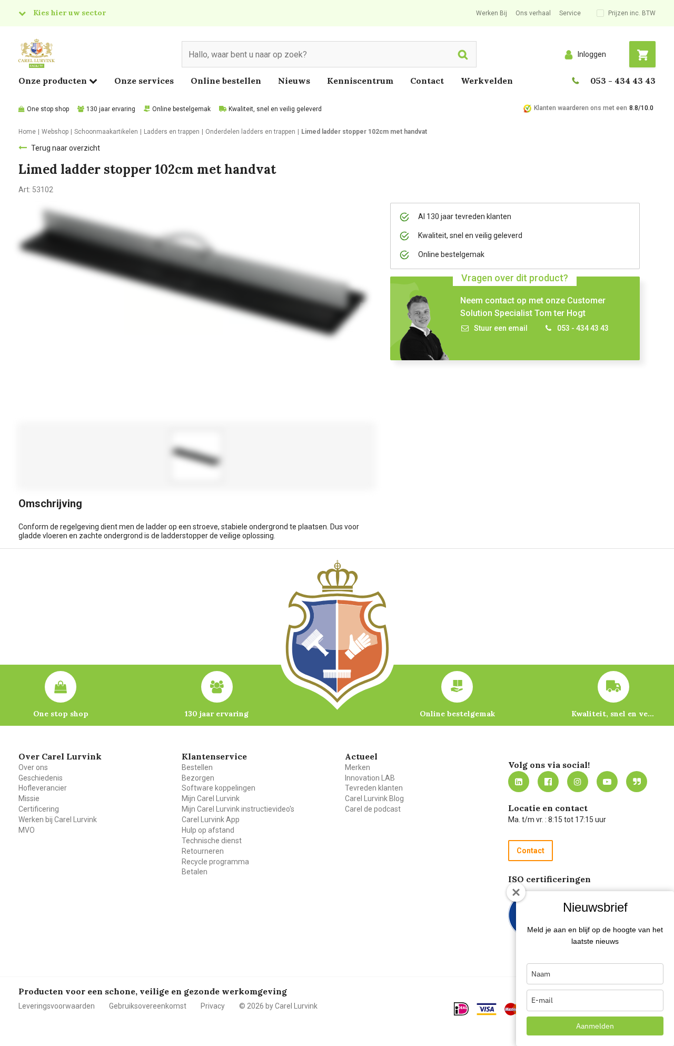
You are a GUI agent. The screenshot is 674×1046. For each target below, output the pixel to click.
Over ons (33, 767)
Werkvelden (487, 80)
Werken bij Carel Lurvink (57, 819)
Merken (357, 767)
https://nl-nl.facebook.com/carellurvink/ (548, 781)
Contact (427, 80)
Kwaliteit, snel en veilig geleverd (275, 109)
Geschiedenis (40, 778)
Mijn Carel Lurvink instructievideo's (238, 809)
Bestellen (197, 767)
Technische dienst (212, 840)
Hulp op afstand (208, 830)
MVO (26, 830)
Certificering (38, 809)
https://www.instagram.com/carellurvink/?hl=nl (577, 781)
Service (570, 13)
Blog (636, 781)
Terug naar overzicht (65, 148)
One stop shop (48, 109)
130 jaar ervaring (110, 109)
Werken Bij (491, 13)
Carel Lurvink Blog (374, 798)
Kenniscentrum (360, 80)
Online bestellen (226, 80)
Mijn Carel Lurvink (211, 798)
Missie (28, 798)
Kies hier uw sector (69, 12)
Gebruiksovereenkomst (147, 1006)
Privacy (213, 1006)
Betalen (194, 871)
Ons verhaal (533, 13)
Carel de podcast (373, 809)
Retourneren (203, 851)
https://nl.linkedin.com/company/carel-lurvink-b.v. (518, 781)
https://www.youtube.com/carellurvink (607, 781)
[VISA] (487, 1009)
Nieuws (294, 80)
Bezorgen (198, 778)
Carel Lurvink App (211, 819)
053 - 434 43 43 (623, 80)
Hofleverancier (42, 788)
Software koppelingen (218, 788)
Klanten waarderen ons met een (580, 108)
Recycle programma (215, 861)
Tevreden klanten (374, 788)
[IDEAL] (461, 1008)
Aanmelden (595, 1026)
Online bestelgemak (181, 109)
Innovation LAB (370, 778)
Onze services (144, 80)
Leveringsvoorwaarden (56, 1006)
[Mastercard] (515, 1009)
